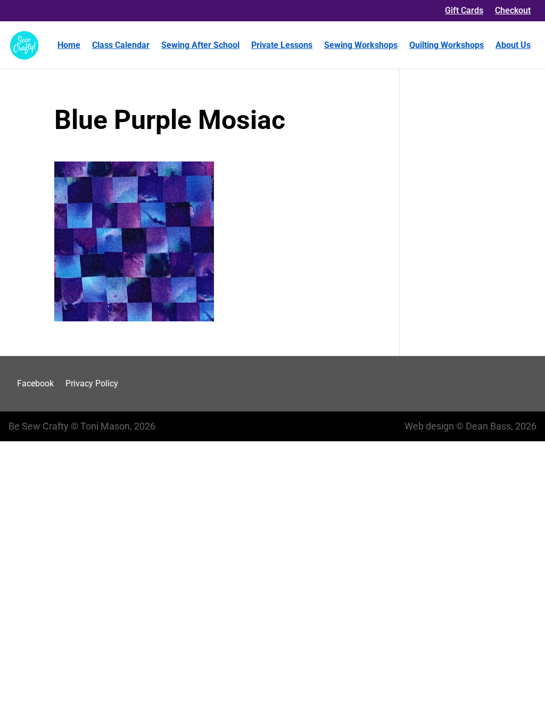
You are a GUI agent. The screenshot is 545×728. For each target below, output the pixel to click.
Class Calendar (121, 45)
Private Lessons (281, 45)
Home (68, 45)
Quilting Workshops (446, 45)
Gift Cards (464, 10)
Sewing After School (200, 45)
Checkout (513, 10)
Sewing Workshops (361, 45)
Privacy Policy (91, 383)
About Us (513, 45)
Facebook (35, 383)
